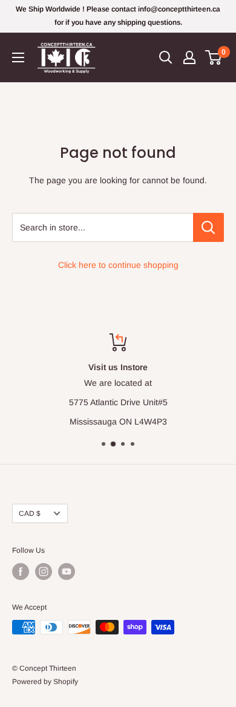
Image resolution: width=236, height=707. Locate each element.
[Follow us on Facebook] (20, 571)
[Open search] (165, 57)
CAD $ (30, 513)
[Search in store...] (208, 227)
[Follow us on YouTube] (66, 571)
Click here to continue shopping (118, 265)
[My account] (189, 57)
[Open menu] (18, 57)
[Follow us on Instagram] (43, 571)
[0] (213, 57)
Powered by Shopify (45, 681)
